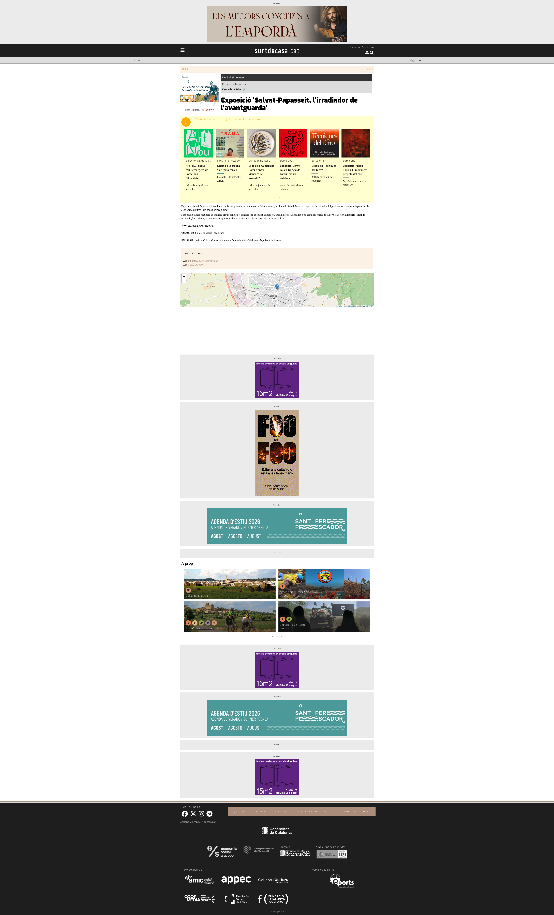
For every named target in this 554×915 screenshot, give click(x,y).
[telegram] (209, 815)
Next (367, 164)
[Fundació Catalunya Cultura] (273, 900)
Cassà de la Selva (231, 89)
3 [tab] (281, 636)
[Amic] (200, 881)
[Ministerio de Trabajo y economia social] (332, 856)
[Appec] (237, 881)
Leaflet (340, 306)
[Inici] (277, 50)
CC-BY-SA (369, 306)
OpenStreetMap (350, 306)
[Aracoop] (222, 852)
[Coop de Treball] (259, 852)
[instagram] (201, 815)
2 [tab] (279, 196)
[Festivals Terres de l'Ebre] (237, 900)
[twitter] (193, 815)
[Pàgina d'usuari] (367, 53)
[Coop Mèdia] (200, 900)
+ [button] (184, 276)
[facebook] (185, 815)
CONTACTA (259, 811)
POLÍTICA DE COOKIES (354, 811)
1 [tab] (274, 196)
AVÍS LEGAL (280, 811)
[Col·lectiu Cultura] (273, 881)
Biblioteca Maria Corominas (203, 260)
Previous (186, 164)
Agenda (415, 60)
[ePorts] (341, 881)
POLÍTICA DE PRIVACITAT (312, 811)
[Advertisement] (277, 330)
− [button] (184, 281)
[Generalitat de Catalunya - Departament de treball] (295, 856)
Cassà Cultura (195, 264)
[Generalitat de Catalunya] (277, 833)
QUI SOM (238, 811)
